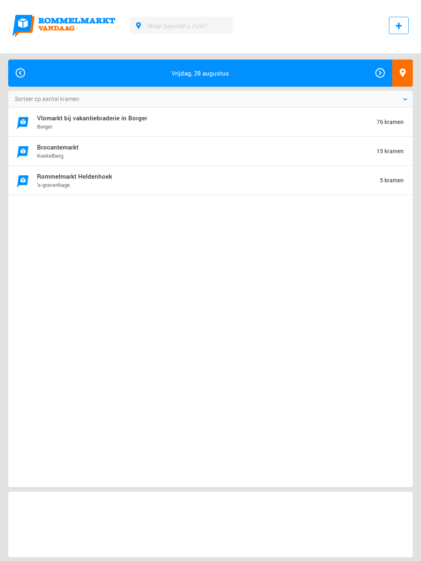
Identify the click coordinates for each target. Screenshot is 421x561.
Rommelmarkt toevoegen (399, 25)
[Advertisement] (75, 230)
